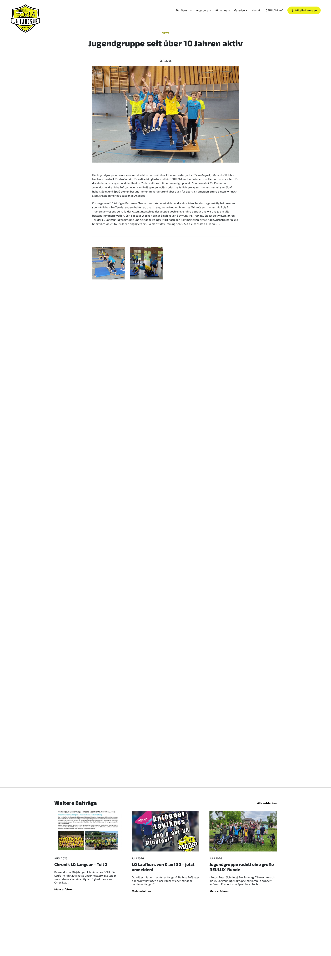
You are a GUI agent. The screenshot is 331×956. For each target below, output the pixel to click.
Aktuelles (221, 10)
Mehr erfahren (63, 889)
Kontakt (257, 10)
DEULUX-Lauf (274, 10)
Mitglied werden (306, 10)
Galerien (239, 10)
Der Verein (182, 10)
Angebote (202, 10)
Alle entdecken (267, 803)
